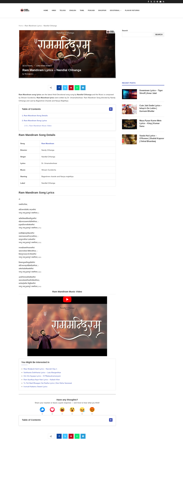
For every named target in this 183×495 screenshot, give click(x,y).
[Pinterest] (157, 2)
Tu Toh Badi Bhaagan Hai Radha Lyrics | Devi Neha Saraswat (48, 383)
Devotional (115, 10)
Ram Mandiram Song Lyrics (35, 121)
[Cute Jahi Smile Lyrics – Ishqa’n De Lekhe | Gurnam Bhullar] (129, 109)
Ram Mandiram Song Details (36, 116)
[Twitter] (151, 2)
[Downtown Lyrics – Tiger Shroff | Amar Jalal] (129, 94)
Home (46, 10)
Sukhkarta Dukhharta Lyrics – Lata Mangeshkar (42, 372)
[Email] (160, 2)
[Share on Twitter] (65, 87)
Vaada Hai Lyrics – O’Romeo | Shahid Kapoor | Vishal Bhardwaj (151, 138)
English (72, 10)
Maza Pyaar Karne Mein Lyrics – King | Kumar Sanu (150, 123)
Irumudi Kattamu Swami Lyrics (35, 387)
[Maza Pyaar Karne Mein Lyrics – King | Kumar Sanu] (129, 124)
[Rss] (163, 2)
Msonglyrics (29, 74)
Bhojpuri (102, 10)
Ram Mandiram (47, 143)
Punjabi (91, 10)
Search (125, 31)
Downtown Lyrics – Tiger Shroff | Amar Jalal (151, 91)
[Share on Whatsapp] (77, 87)
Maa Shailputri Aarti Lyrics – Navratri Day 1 (40, 369)
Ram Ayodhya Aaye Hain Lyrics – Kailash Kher (42, 380)
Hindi (54, 10)
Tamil (82, 10)
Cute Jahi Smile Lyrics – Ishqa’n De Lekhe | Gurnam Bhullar (150, 108)
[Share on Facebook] (59, 87)
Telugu (63, 10)
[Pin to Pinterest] (71, 87)
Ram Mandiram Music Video (40, 126)
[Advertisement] (143, 59)
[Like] (42, 409)
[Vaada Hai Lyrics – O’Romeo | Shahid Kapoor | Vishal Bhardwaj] (129, 139)
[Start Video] (67, 326)
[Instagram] (154, 2)
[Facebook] (148, 2)
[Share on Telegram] (83, 87)
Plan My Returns (132, 10)
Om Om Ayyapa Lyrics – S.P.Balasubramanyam (42, 376)
